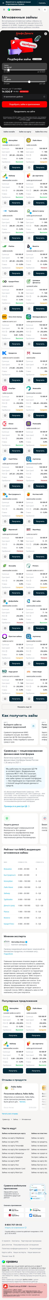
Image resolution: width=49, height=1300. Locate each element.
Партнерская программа (31, 1241)
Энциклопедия (35, 1248)
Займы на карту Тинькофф (12, 1145)
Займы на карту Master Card (13, 1168)
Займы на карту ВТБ (10, 1142)
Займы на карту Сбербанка (13, 1138)
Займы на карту (37, 1138)
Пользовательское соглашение (26, 1245)
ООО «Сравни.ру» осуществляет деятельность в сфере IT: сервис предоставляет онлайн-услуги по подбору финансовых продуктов (24, 1268)
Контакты (16, 1241)
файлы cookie (27, 1279)
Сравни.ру (6, 1119)
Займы (15, 1119)
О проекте (6, 1241)
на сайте (28, 119)
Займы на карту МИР (10, 1161)
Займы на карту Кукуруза (12, 1157)
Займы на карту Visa (10, 1165)
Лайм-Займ (16, 1086)
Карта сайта (7, 1252)
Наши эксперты (19, 1252)
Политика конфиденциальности (15, 1248)
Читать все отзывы (10, 1114)
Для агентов (7, 1245)
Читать (22, 1102)
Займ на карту (25, 132)
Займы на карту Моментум (13, 1153)
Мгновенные (26, 1119)
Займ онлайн (9, 132)
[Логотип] (24, 1261)
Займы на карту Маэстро (12, 1172)
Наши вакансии (34, 1252)
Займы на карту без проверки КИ (15, 1149)
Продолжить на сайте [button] (24, 111)
